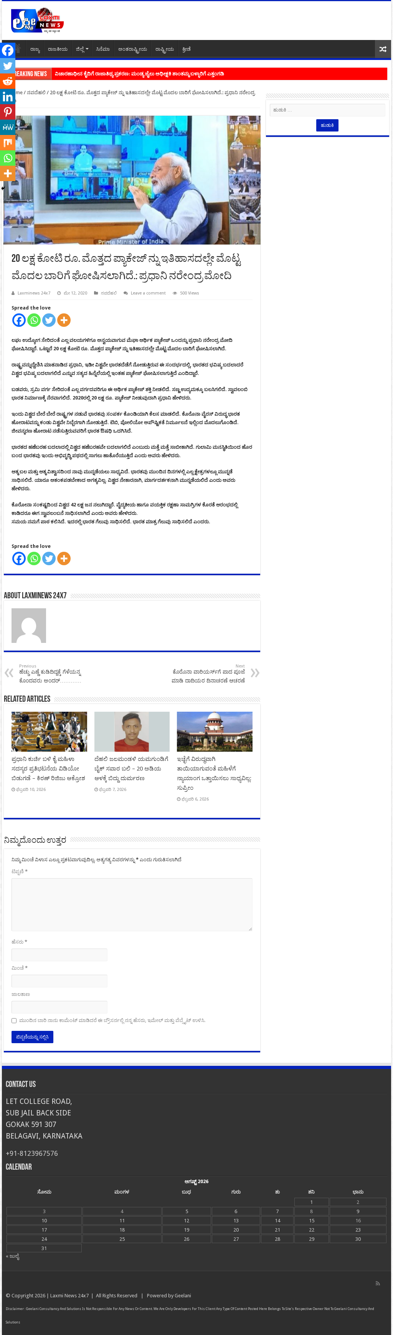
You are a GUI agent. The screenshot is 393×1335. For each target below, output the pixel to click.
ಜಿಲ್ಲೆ (80, 49)
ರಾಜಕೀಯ (58, 49)
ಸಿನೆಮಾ (103, 49)
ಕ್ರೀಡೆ (186, 49)
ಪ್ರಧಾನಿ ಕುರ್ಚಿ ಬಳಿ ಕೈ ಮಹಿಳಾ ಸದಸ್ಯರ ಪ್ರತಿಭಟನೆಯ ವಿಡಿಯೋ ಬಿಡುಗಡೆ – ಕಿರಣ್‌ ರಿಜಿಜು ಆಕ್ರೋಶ (48, 769)
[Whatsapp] (34, 320)
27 (236, 1239)
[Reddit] (7, 81)
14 (277, 1220)
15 (311, 1220)
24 (44, 1239)
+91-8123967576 (32, 1153)
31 (44, 1248)
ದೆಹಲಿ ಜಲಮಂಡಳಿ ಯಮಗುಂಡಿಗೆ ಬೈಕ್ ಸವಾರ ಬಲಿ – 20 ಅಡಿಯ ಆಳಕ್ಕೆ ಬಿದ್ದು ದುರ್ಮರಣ (131, 769)
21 (277, 1230)
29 (311, 1239)
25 (122, 1239)
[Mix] (7, 142)
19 (186, 1230)
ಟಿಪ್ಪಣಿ (20, 871)
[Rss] (378, 1283)
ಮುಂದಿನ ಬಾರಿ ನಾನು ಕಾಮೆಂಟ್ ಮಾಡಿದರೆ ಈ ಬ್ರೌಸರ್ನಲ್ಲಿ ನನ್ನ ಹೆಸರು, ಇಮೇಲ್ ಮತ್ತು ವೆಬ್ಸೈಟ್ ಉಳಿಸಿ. (112, 1020)
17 (44, 1230)
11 (122, 1220)
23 (358, 1230)
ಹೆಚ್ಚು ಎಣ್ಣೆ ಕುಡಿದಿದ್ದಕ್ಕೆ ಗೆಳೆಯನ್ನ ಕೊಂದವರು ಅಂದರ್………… (50, 674)
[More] (64, 320)
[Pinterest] (7, 112)
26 (186, 1239)
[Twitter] (49, 320)
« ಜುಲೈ (12, 1256)
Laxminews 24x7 (34, 293)
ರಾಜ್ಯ (35, 49)
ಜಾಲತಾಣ (21, 994)
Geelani (183, 1295)
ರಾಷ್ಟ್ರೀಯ (164, 49)
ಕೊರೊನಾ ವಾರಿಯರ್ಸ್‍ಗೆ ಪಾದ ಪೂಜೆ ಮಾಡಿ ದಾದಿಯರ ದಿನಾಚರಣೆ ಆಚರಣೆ (208, 674)
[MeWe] (7, 127)
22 (311, 1230)
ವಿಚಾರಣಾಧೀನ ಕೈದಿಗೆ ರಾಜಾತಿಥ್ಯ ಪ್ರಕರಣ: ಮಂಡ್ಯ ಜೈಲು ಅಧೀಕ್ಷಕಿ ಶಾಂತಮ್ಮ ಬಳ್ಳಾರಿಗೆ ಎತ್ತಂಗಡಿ (139, 74)
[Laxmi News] (37, 19)
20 (236, 1230)
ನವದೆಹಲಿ (36, 92)
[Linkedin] (7, 96)
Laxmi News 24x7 (69, 1295)
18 (122, 1230)
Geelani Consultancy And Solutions (53, 1309)
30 (358, 1239)
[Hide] (3, 188)
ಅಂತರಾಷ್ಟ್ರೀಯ (132, 49)
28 (277, 1239)
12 (186, 1220)
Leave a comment (148, 293)
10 (44, 1220)
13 (236, 1220)
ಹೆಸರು (19, 942)
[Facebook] (19, 320)
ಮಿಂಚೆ (20, 968)
